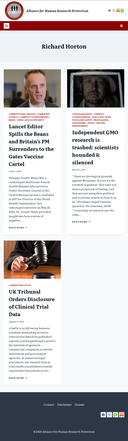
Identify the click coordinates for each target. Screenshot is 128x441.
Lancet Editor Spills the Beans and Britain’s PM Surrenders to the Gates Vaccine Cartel (31, 144)
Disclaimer (64, 404)
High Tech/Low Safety (91, 118)
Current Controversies (34, 116)
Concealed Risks (82, 114)
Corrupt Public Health (22, 114)
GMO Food (98, 116)
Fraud (12, 119)
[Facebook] (109, 11)
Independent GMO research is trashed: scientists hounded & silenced (95, 147)
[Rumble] (115, 414)
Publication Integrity (30, 119)
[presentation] (32, 88)
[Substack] (121, 414)
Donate (79, 404)
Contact (49, 404)
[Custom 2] (122, 11)
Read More (18, 227)
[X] (114, 11)
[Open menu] (121, 25)
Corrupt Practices (20, 285)
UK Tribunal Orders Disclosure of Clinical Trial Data (32, 303)
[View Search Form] (6, 26)
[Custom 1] (118, 11)
